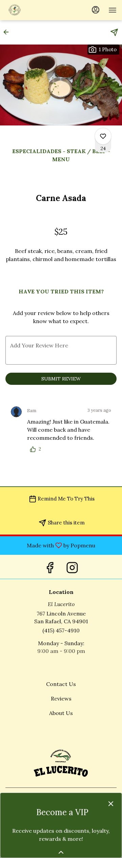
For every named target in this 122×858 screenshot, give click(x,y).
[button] (8, 32)
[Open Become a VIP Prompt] (61, 852)
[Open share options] (114, 32)
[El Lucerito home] (35, 10)
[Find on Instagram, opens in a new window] (72, 566)
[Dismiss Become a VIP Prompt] (111, 804)
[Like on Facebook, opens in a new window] (50, 566)
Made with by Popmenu (50, 545)
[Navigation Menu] (112, 10)
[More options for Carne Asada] (103, 136)
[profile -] (96, 10)
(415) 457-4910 (61, 630)
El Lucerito (61, 762)
